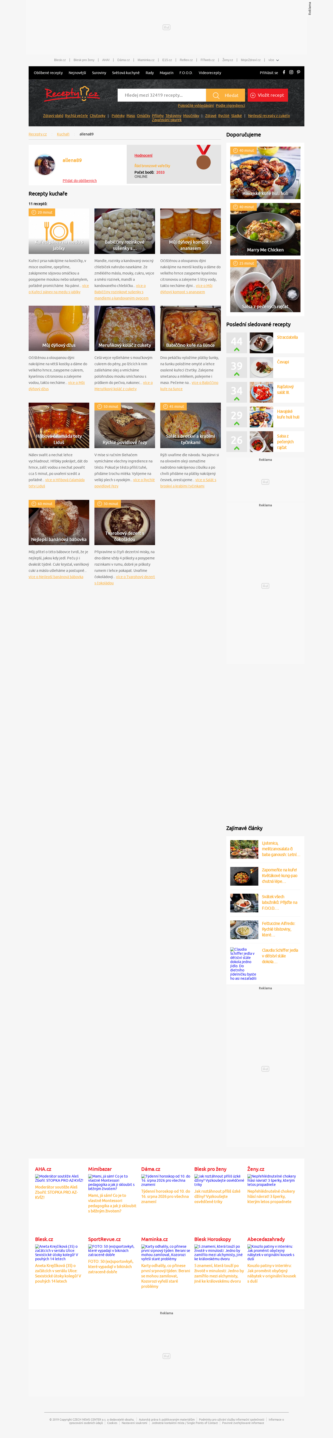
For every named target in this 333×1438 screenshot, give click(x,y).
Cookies (112, 1422)
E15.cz (167, 60)
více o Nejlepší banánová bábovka (56, 577)
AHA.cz (43, 1169)
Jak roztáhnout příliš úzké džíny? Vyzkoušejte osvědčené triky (217, 1196)
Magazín (167, 73)
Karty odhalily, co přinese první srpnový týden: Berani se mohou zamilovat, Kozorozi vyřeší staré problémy (165, 1276)
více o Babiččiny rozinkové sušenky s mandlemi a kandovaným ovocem (121, 292)
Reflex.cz (186, 60)
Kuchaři (63, 134)
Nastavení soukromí (134, 1422)
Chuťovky (97, 116)
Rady (150, 73)
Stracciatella (287, 337)
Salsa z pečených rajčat (285, 442)
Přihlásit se (269, 73)
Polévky (118, 116)
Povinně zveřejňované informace (243, 1422)
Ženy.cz (227, 60)
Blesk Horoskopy (212, 1239)
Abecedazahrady (266, 1239)
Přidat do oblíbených (80, 181)
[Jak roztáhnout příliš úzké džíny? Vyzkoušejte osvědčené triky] (219, 1180)
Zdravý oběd (53, 116)
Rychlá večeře (76, 116)
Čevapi (283, 362)
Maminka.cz (146, 60)
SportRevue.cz (104, 1239)
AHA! (106, 60)
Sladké (236, 116)
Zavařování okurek (167, 120)
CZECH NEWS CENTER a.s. (89, 1419)
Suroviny (99, 73)
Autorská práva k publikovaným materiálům (167, 1419)
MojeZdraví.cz (251, 60)
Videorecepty (210, 73)
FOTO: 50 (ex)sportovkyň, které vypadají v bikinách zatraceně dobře (110, 1266)
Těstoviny (173, 116)
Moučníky (191, 116)
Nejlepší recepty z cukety (269, 116)
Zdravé (210, 116)
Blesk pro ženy (84, 60)
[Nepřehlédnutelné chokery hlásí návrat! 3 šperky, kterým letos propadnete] (272, 1180)
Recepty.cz (38, 134)
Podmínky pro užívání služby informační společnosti (231, 1419)
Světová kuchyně (126, 73)
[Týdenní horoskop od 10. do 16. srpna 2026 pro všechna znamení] (166, 1180)
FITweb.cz (208, 60)
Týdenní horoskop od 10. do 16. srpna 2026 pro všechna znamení (165, 1196)
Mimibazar (100, 1169)
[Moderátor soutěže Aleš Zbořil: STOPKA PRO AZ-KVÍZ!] (60, 1177)
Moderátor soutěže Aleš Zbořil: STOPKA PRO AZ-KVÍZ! (56, 1192)
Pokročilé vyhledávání (196, 105)
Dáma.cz (123, 60)
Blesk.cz (60, 60)
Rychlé (223, 116)
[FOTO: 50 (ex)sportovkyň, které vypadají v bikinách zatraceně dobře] (113, 1250)
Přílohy (158, 116)
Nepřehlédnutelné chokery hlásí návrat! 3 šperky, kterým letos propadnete (271, 1196)
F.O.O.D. (186, 73)
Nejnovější (77, 73)
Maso (130, 116)
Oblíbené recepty (48, 73)
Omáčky (143, 116)
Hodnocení (143, 155)
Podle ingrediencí (230, 105)
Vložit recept (270, 95)
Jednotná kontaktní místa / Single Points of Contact (185, 1422)
